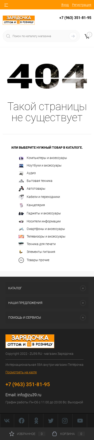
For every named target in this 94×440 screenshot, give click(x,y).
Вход (65, 5)
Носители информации (44, 221)
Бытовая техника (39, 181)
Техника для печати (41, 244)
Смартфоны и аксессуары (46, 229)
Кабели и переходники (43, 197)
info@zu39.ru (29, 394)
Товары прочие (38, 260)
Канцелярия (36, 205)
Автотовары (36, 188)
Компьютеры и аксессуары (47, 158)
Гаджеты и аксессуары (44, 213)
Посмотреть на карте (21, 372)
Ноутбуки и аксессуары (44, 165)
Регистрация (81, 5)
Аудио (31, 173)
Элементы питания (41, 252)
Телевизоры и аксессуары (46, 236)
